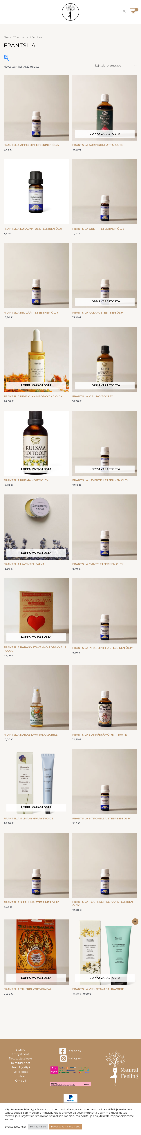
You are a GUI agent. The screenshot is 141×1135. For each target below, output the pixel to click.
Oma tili (20, 1080)
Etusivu (8, 37)
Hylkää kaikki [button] (38, 1126)
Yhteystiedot (20, 1054)
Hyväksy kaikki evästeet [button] (65, 1126)
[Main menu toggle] (7, 11)
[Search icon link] (124, 12)
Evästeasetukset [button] (15, 1126)
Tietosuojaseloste (20, 1058)
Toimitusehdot (20, 1063)
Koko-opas (20, 1071)
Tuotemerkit (22, 37)
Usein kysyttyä (20, 1067)
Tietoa (20, 1076)
